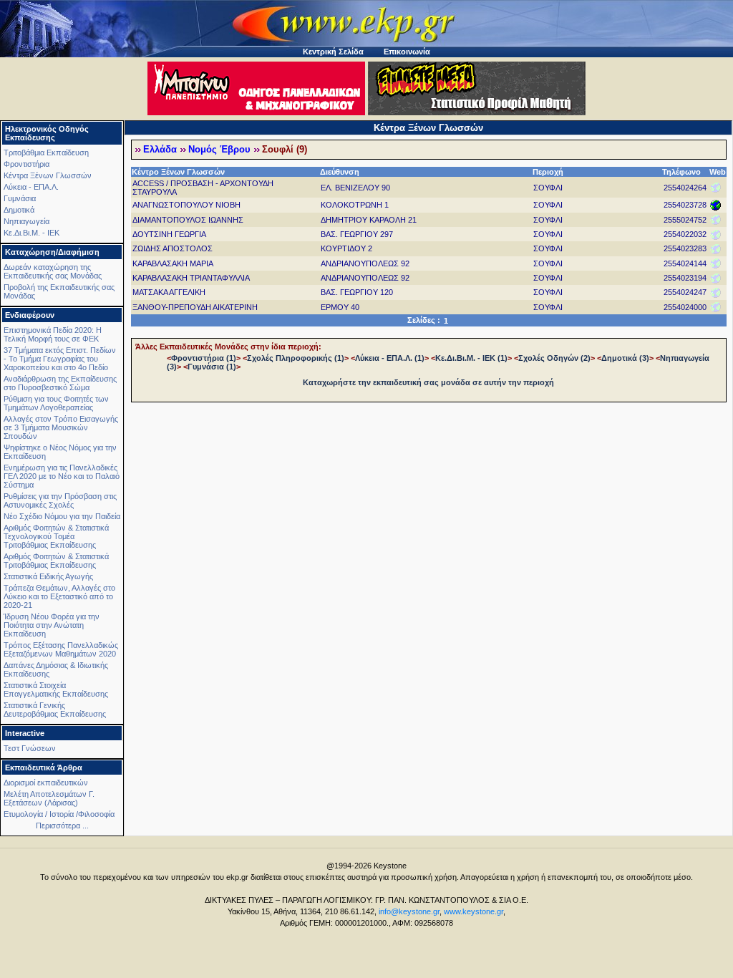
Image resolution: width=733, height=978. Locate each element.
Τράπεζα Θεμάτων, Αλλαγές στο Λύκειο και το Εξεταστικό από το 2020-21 (59, 596)
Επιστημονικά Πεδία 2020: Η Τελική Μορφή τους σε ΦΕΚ (53, 334)
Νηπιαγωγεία (26, 221)
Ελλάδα (160, 150)
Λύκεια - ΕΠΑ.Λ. (31, 187)
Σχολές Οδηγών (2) (554, 358)
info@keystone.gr (409, 911)
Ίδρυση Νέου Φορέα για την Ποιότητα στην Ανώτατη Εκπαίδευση (51, 625)
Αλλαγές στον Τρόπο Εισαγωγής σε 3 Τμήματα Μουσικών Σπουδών (61, 427)
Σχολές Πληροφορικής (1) (295, 358)
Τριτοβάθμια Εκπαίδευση (46, 152)
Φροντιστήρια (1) (203, 358)
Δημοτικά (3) (625, 358)
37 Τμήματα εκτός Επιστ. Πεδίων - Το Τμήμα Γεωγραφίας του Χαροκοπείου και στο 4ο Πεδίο (60, 359)
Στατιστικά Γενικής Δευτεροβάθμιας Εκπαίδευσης (55, 709)
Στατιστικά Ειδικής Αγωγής (48, 576)
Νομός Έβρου (219, 150)
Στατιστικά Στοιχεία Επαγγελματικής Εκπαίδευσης (56, 689)
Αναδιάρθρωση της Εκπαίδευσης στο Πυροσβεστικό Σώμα (60, 383)
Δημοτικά (19, 209)
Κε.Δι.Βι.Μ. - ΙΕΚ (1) (471, 358)
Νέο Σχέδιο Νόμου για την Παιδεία (62, 516)
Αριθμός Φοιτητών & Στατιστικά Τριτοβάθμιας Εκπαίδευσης (56, 560)
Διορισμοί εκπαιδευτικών (46, 782)
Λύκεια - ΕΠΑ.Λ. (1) (389, 358)
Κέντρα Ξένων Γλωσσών (48, 175)
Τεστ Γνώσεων (30, 748)
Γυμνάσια (20, 198)
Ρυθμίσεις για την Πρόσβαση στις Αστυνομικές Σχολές (60, 500)
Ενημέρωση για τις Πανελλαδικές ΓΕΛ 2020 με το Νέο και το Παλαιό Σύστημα (62, 476)
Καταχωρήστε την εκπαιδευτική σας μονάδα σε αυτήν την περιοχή (428, 382)
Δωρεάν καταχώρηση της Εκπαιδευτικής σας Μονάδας (53, 271)
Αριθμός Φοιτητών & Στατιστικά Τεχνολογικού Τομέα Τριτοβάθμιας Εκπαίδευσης (56, 536)
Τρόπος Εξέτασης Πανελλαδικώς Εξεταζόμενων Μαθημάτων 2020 (61, 649)
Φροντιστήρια (26, 164)
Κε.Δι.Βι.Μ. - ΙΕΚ (31, 232)
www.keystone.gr (473, 911)
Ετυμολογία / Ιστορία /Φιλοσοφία (59, 814)
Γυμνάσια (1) (212, 366)
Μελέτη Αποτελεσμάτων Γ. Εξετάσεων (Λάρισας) (49, 798)
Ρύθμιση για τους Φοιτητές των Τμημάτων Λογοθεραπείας (56, 403)
